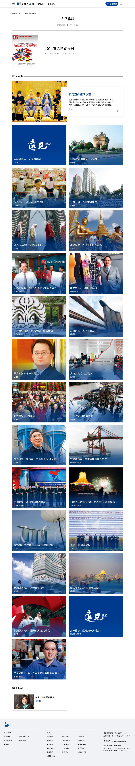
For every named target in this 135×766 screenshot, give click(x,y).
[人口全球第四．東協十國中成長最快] (39, 316)
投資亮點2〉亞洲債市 (82, 373)
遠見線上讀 (16, 13)
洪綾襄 (16, 377)
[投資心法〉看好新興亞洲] (39, 359)
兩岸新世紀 (66, 740)
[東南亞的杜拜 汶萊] (39, 101)
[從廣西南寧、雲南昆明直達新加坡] (96, 445)
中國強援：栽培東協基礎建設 (30, 501)
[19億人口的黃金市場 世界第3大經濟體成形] (96, 487)
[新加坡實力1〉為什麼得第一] (39, 573)
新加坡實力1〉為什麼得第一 (29, 587)
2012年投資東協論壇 (81, 416)
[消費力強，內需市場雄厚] (96, 188)
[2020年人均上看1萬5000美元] (39, 230)
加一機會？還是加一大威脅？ (86, 630)
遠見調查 (81, 736)
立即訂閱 (113, 3)
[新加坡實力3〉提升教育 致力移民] (39, 616)
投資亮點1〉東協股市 (25, 416)
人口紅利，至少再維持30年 (28, 202)
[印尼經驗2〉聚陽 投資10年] (96, 273)
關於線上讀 (8, 740)
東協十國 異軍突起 (80, 544)
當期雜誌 (41, 3)
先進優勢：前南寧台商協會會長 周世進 (35, 459)
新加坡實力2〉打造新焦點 (84, 587)
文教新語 (65, 748)
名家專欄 (50, 740)
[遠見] (7, 726)
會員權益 (22, 740)
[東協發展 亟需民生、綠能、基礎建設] (39, 530)
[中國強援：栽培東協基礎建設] (39, 487)
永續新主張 (82, 752)
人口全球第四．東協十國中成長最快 (33, 330)
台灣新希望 (82, 744)
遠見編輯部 (18, 291)
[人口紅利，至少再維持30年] (39, 188)
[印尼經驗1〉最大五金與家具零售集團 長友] (39, 659)
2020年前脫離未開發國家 (84, 159)
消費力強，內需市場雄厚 (83, 202)
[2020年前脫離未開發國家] (96, 145)
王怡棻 (16, 163)
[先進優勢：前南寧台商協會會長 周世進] (39, 445)
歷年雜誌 (51, 3)
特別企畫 (50, 744)
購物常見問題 (24, 736)
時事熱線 (81, 740)
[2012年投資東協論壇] (96, 402)
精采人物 (81, 748)
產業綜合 (50, 752)
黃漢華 (71, 109)
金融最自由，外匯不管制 (27, 159)
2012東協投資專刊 (29, 13)
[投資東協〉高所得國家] (96, 316)
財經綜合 (65, 752)
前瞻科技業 (51, 756)
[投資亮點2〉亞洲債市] (96, 359)
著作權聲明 (107, 745)
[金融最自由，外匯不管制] (39, 145)
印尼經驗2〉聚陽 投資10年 (84, 287)
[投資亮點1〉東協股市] (39, 402)
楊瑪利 (16, 463)
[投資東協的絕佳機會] (24, 701)
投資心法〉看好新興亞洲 (27, 373)
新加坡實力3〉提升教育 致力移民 (32, 630)
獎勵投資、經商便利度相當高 (86, 244)
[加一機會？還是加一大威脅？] (96, 616)
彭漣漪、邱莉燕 (75, 463)
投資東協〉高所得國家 (82, 330)
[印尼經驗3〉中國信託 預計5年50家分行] (39, 273)
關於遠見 (7, 736)
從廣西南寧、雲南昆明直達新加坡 (88, 459)
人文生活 (65, 744)
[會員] (121, 3)
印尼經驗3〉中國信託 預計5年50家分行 (35, 287)
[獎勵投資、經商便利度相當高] (96, 230)
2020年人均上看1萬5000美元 (30, 244)
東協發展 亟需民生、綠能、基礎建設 (34, 544)
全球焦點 (65, 736)
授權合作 (7, 744)
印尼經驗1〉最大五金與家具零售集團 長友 (37, 673)
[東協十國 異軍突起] (96, 530)
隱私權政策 (118, 745)
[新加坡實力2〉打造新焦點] (96, 573)
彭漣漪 (72, 334)
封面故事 (50, 736)
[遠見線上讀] (25, 3)
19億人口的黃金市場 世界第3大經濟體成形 (93, 501)
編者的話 (50, 748)
